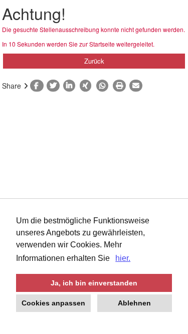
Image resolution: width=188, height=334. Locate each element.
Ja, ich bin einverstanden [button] (94, 283)
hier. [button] (122, 258)
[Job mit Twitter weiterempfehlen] (55, 86)
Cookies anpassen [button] (53, 303)
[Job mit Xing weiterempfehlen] (88, 86)
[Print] (121, 86)
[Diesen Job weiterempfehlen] (137, 86)
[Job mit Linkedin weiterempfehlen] (71, 86)
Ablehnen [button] (134, 303)
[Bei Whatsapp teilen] (104, 86)
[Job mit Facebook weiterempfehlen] (38, 86)
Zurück (94, 61)
